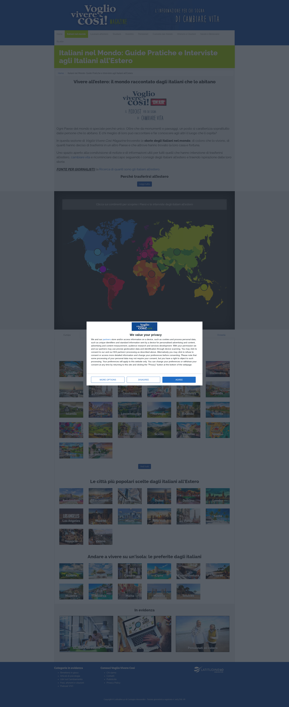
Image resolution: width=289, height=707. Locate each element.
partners (107, 339)
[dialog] (144, 353)
